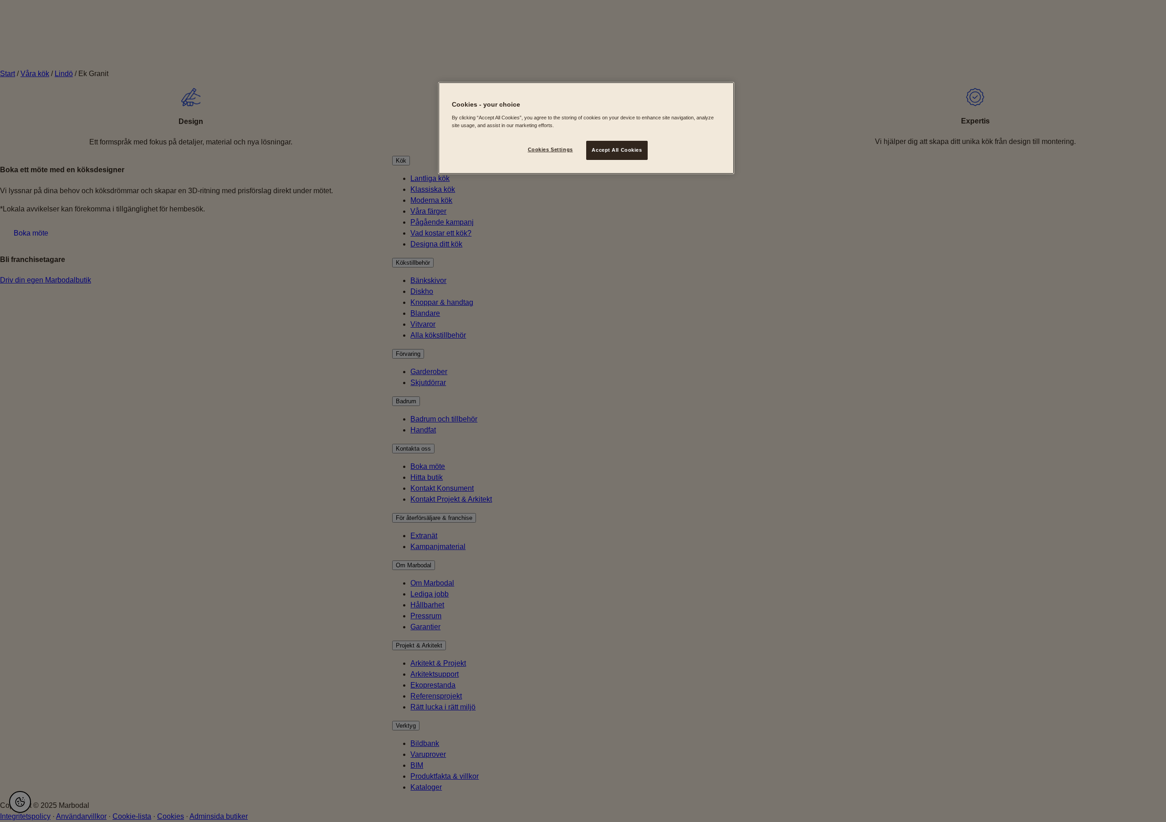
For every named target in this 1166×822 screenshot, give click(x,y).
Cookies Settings (550, 149)
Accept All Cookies (617, 150)
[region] (586, 128)
